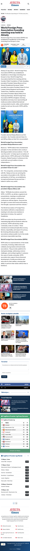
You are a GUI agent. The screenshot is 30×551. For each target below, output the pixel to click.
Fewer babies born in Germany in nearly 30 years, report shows (21, 355)
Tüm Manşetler (20, 532)
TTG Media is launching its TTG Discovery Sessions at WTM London (15, 13)
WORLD (10, 9)
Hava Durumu (21, 526)
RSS (4, 544)
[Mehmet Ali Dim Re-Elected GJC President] (7, 334)
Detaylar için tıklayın (15, 450)
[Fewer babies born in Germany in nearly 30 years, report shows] (22, 349)
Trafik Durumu (20, 529)
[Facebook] (14, 503)
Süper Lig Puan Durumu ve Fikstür (7, 533)
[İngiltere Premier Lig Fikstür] (28, 455)
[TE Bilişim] (4, 305)
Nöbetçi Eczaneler (7, 526)
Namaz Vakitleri (6, 529)
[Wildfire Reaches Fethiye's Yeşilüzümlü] (22, 319)
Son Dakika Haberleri (7, 537)
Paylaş (4, 66)
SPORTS (16, 9)
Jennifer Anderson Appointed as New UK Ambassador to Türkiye (7, 355)
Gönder (4, 376)
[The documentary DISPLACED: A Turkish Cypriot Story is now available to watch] (7, 319)
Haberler (3, 25)
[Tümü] (28, 392)
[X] (16, 503)
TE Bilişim (11, 304)
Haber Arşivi (20, 537)
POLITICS (3, 9)
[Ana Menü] (1, 4)
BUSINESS (22, 9)
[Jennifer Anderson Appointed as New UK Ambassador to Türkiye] (7, 349)
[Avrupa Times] (15, 4)
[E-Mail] (10, 308)
